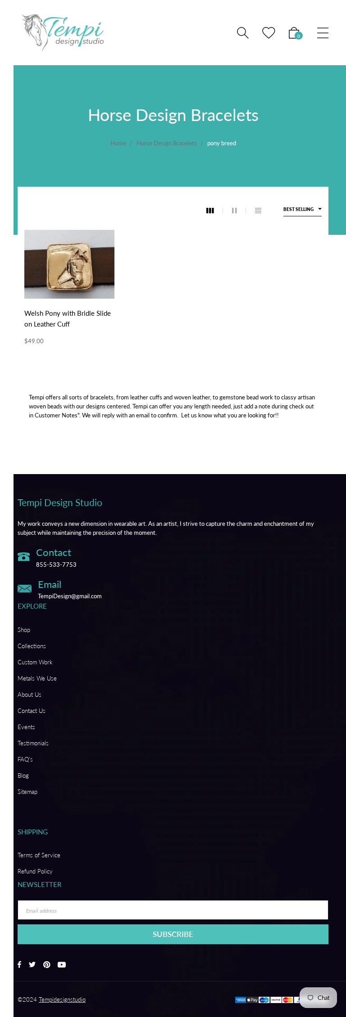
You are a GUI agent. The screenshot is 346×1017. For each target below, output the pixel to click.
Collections (32, 646)
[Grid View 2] (239, 210)
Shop (24, 629)
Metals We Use (37, 678)
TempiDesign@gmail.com (70, 596)
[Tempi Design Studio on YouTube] (62, 965)
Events (26, 726)
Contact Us (32, 710)
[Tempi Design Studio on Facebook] (19, 965)
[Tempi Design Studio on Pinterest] (46, 965)
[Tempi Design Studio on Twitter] (32, 965)
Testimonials (33, 743)
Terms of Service (39, 855)
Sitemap (27, 791)
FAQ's (25, 759)
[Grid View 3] (214, 210)
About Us (29, 694)
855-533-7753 (56, 564)
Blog (23, 775)
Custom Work (35, 662)
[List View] (258, 210)
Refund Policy (35, 871)
